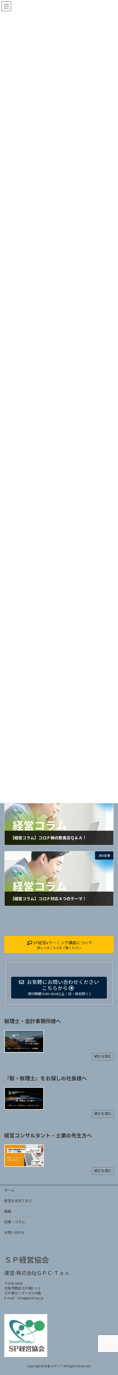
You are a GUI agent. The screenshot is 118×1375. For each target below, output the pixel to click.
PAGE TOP (109, 1328)
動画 (7, 1211)
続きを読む (102, 1056)
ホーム (9, 1190)
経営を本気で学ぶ (18, 1201)
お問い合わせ (14, 1232)
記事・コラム (14, 1222)
